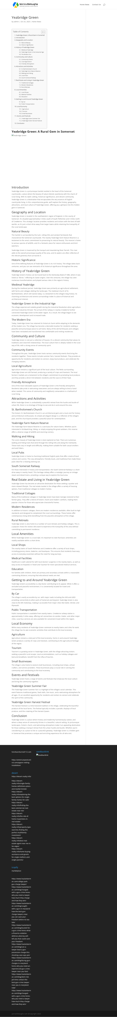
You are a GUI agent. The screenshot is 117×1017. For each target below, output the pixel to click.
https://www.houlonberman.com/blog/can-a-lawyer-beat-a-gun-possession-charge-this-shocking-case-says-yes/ (21, 949)
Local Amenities (21, 90)
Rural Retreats (25, 87)
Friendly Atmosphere (27, 64)
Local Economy (22, 106)
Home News (84, 5)
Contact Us (96, 5)
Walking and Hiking (27, 73)
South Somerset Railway (28, 78)
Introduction (20, 38)
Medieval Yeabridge (27, 50)
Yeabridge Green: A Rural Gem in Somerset (30, 35)
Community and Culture (24, 57)
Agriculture (25, 109)
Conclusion (20, 123)
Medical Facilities (26, 94)
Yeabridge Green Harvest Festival (32, 121)
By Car (23, 102)
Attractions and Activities (24, 66)
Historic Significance (27, 45)
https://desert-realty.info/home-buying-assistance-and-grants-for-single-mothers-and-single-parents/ (21, 854)
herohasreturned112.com (21, 752)
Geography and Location (24, 40)
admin (16, 22)
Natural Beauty (25, 43)
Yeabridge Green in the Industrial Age (32, 52)
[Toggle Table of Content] (42, 32)
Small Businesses (27, 113)
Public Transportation (27, 104)
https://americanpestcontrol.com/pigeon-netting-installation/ (21, 762)
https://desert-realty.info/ (21, 776)
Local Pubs (24, 75)
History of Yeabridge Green (25, 47)
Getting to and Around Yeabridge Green (29, 99)
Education (24, 96)
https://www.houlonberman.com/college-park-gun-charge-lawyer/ (21, 881)
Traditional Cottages (27, 83)
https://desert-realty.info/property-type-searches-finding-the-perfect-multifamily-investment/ (21, 829)
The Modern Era (26, 54)
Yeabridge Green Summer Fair (31, 118)
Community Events (27, 59)
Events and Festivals (24, 116)
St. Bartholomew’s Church (29, 69)
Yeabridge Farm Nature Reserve (30, 71)
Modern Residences (27, 85)
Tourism (24, 111)
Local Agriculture (26, 61)
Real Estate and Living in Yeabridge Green (30, 80)
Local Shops (24, 92)
